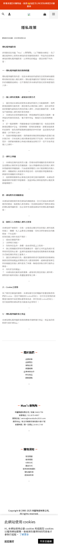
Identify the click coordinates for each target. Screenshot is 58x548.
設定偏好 (9, 541)
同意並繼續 (46, 541)
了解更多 (24, 534)
